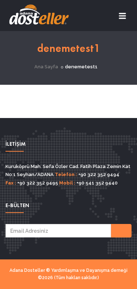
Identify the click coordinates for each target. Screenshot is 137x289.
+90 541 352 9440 (96, 183)
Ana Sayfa (46, 66)
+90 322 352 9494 (98, 174)
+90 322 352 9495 (37, 183)
